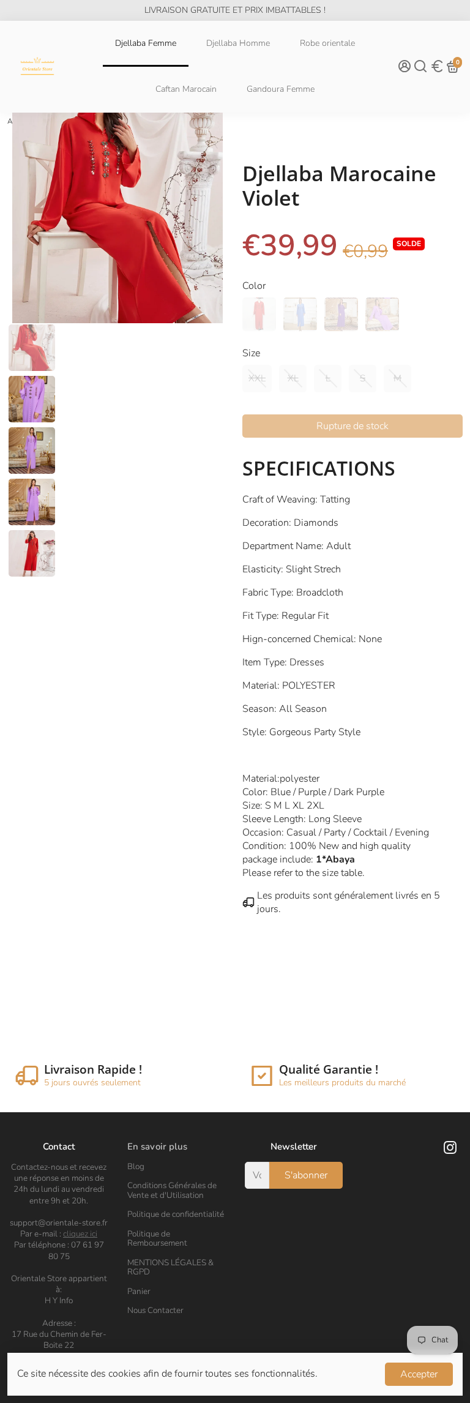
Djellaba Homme (238, 43)
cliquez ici (80, 1234)
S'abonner (306, 1175)
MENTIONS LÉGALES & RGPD (170, 1267)
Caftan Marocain (186, 89)
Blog (135, 1167)
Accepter (419, 1374)
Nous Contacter (155, 1310)
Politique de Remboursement (157, 1238)
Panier (139, 1291)
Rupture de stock (352, 426)
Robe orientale (327, 43)
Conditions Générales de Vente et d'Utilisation (172, 1190)
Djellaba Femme (145, 43)
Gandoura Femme (281, 89)
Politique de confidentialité (175, 1214)
